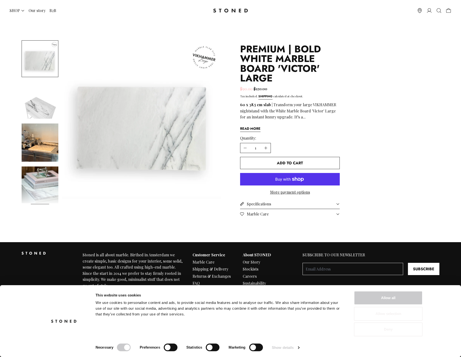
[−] (245, 148)
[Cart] (448, 10)
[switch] (170, 347)
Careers (250, 276)
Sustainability (254, 283)
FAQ (196, 283)
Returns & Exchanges (212, 276)
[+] (266, 148)
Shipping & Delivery (210, 268)
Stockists (250, 268)
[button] (439, 10)
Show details (283, 347)
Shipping (265, 96)
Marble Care (203, 262)
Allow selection (388, 314)
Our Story (251, 262)
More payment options (290, 192)
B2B (52, 10)
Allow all (388, 298)
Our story (37, 10)
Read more (250, 128)
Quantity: (248, 138)
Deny (388, 329)
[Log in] (429, 10)
